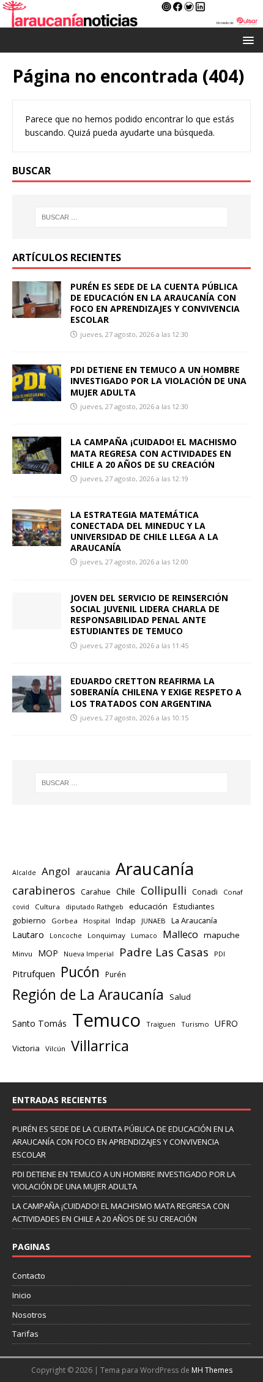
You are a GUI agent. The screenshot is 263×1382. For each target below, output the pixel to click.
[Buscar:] (131, 217)
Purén (115, 974)
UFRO (226, 1023)
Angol (56, 871)
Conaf (233, 891)
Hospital (96, 920)
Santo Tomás (39, 1023)
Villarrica (100, 1045)
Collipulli (164, 890)
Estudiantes (193, 906)
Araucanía (155, 868)
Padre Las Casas (164, 952)
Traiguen (161, 1024)
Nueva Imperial (89, 953)
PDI (219, 953)
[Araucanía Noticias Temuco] (131, 20)
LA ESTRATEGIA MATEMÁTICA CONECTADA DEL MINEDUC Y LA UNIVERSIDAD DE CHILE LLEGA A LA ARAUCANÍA (144, 531)
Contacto (28, 1275)
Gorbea (64, 920)
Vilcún (55, 1048)
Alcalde (24, 872)
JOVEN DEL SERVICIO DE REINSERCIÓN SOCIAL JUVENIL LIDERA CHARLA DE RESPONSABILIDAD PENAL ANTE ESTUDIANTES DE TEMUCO (149, 614)
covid (20, 907)
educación (148, 906)
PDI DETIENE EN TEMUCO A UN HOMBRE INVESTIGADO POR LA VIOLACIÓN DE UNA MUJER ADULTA (158, 380)
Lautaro (28, 934)
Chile (125, 891)
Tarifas (25, 1333)
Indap (126, 920)
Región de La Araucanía (88, 994)
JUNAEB (153, 920)
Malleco (180, 934)
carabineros (43, 890)
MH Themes (211, 1370)
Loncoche (66, 935)
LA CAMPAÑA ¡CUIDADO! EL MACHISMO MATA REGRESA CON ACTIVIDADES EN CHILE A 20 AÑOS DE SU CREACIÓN (153, 453)
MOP (48, 953)
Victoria (26, 1048)
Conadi (205, 891)
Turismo (195, 1024)
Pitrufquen (33, 974)
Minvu (22, 953)
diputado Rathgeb (94, 906)
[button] (246, 39)
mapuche (222, 934)
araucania (93, 872)
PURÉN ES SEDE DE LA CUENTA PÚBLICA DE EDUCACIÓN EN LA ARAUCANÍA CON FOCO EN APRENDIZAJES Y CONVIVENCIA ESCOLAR (155, 303)
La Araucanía (194, 920)
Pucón (80, 972)
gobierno (29, 920)
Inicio (21, 1295)
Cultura (47, 906)
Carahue (96, 892)
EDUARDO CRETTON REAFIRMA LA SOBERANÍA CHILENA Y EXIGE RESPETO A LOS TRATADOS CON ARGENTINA (156, 692)
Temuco (106, 1020)
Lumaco (144, 935)
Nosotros (29, 1314)
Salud (180, 996)
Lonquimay (106, 935)
